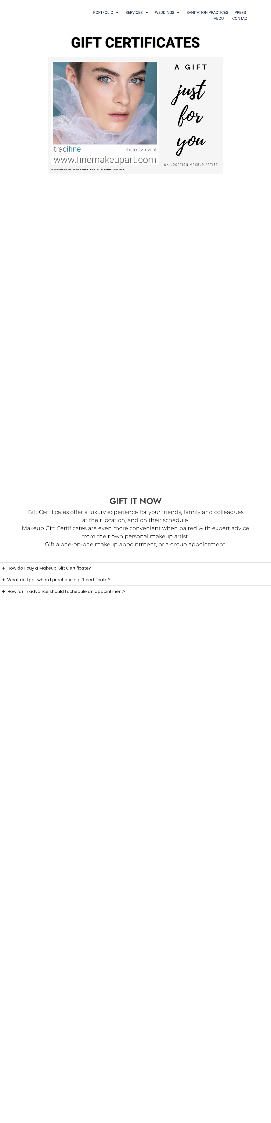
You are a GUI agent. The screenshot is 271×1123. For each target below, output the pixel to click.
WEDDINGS (164, 12)
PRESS (240, 12)
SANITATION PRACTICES (207, 12)
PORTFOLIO (103, 12)
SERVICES (134, 12)
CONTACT (240, 18)
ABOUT (220, 18)
